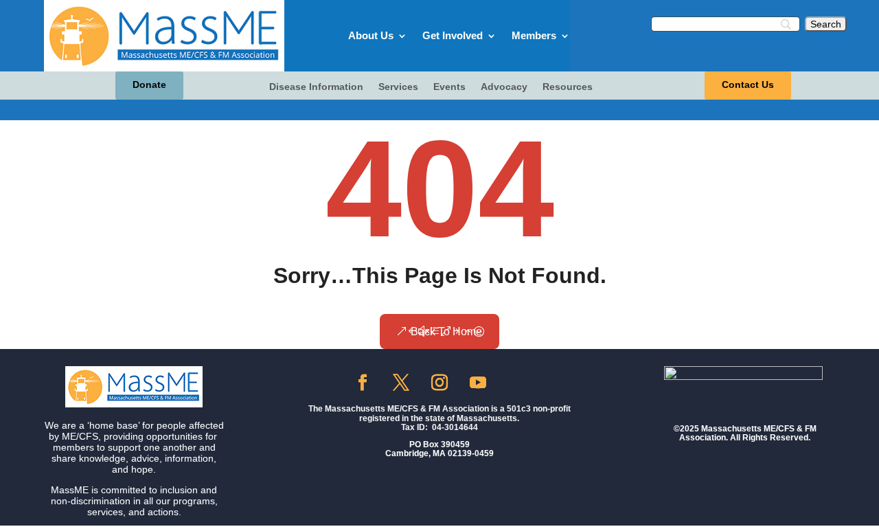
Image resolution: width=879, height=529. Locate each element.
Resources (568, 87)
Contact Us (748, 84)
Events (449, 87)
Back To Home (446, 331)
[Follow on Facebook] (362, 382)
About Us (370, 35)
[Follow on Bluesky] (516, 383)
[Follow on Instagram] (439, 382)
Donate (149, 84)
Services (398, 87)
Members (534, 35)
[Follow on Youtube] (477, 382)
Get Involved (452, 35)
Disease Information (316, 87)
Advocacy (504, 87)
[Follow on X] (401, 382)
